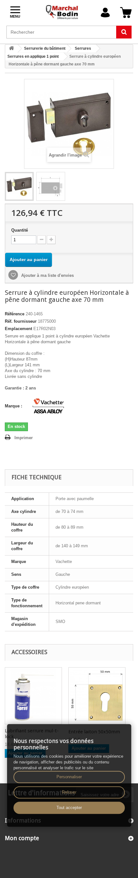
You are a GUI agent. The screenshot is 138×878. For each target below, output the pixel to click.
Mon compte (22, 838)
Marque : (14, 406)
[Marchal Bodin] (62, 12)
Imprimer (23, 437)
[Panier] (126, 12)
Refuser (69, 792)
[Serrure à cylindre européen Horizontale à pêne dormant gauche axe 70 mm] (19, 186)
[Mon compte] (105, 13)
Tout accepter (69, 807)
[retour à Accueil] (11, 49)
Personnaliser (69, 776)
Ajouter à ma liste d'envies (47, 275)
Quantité (19, 230)
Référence (14, 313)
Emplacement (18, 328)
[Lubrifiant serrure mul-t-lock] (33, 695)
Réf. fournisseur (21, 321)
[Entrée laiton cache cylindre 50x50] (96, 695)
